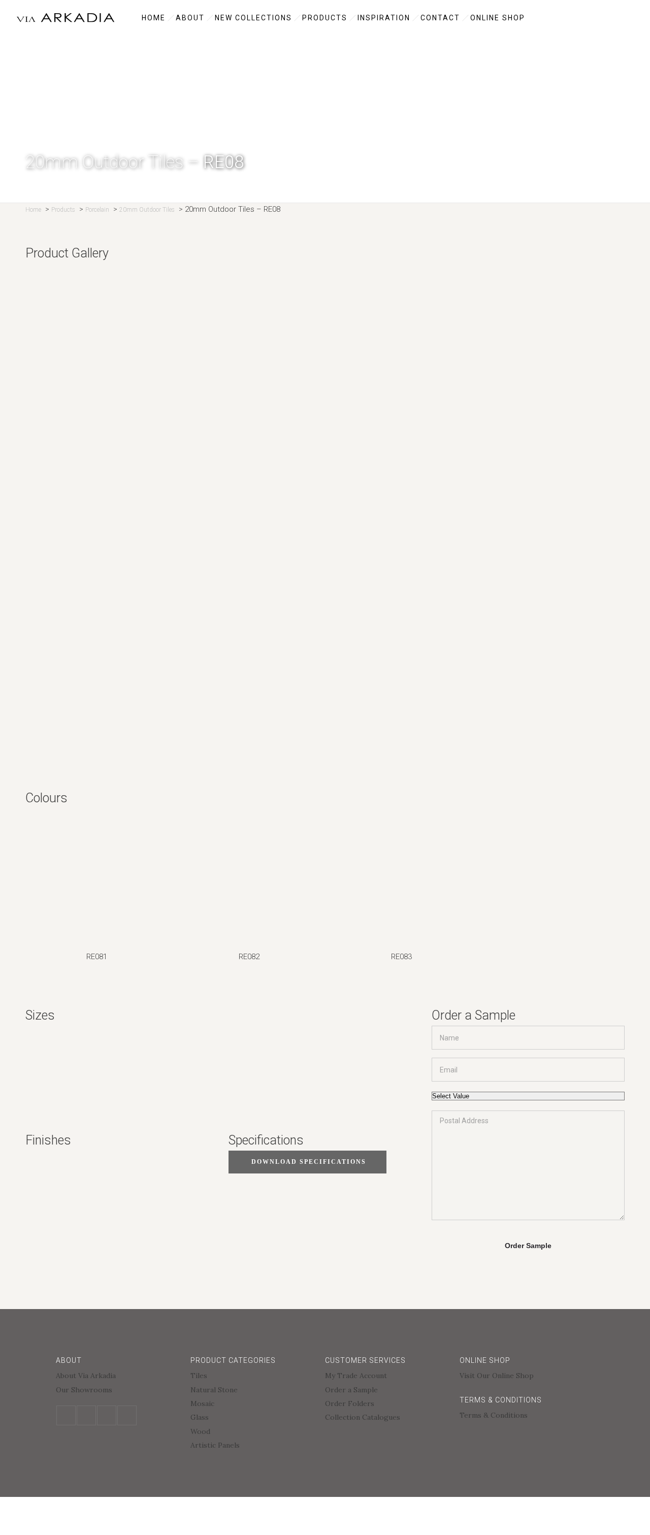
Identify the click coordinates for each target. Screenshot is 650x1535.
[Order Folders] (387, 1405)
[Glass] (252, 1418)
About (190, 18)
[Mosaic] (252, 1405)
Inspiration (384, 18)
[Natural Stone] (252, 1391)
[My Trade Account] (387, 1377)
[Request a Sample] (387, 1391)
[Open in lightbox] (325, 340)
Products (324, 18)
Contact (440, 18)
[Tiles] (252, 1377)
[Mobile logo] (89, 1528)
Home (154, 18)
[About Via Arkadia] (118, 1377)
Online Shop (497, 18)
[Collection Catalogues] (387, 1417)
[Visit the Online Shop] (522, 1375)
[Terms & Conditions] (522, 1415)
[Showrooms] (118, 1389)
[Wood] (252, 1433)
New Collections (253, 18)
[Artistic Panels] (252, 1445)
